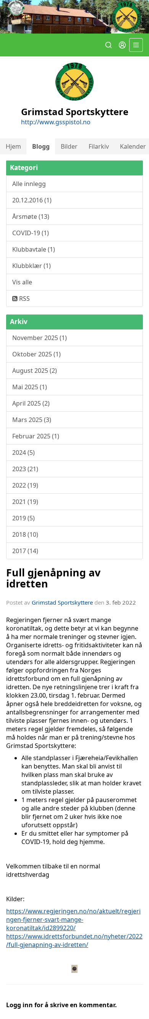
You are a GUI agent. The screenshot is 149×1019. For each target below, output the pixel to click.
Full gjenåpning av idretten (53, 578)
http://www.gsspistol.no (56, 122)
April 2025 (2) (31, 403)
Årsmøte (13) (30, 216)
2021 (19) (25, 501)
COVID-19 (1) (30, 233)
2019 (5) (23, 518)
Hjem (13, 146)
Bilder (69, 146)
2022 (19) (25, 485)
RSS (24, 298)
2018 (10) (25, 534)
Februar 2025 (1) (35, 436)
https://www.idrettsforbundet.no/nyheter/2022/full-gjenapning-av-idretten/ (74, 940)
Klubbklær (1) (31, 266)
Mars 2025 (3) (31, 420)
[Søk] (108, 45)
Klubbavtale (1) (33, 249)
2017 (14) (25, 551)
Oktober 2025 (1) (36, 354)
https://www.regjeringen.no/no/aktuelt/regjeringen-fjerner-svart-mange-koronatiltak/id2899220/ (73, 919)
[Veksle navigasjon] (136, 45)
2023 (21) (25, 469)
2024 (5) (23, 452)
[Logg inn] (122, 45)
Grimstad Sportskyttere (62, 602)
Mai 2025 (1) (29, 387)
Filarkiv (99, 146)
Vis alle (22, 282)
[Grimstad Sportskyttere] (74, 17)
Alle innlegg (29, 184)
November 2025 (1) (39, 338)
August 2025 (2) (34, 370)
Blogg (41, 146)
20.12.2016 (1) (32, 200)
